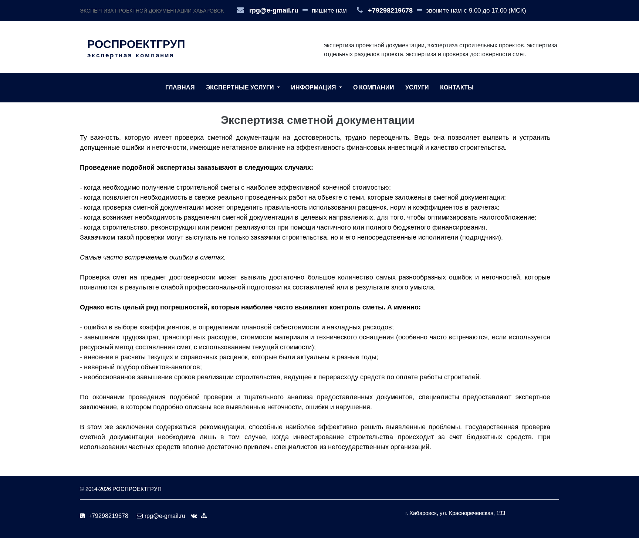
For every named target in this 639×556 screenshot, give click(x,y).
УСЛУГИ (417, 87)
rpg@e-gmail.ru (273, 10)
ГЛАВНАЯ (180, 87)
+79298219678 (390, 10)
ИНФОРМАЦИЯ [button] (314, 87)
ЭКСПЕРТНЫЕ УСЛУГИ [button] (240, 87)
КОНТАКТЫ (457, 87)
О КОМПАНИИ (373, 87)
